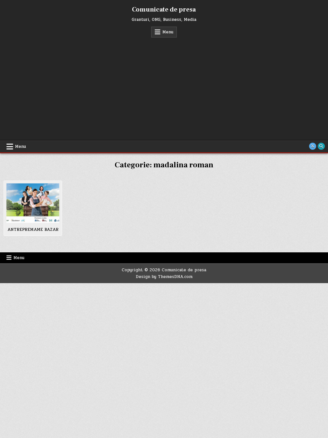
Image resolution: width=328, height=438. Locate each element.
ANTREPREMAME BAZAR (33, 229)
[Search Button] (321, 146)
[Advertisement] (164, 86)
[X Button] (312, 146)
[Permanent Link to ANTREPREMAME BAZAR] (32, 203)
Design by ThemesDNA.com (164, 277)
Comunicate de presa (164, 9)
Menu (167, 32)
